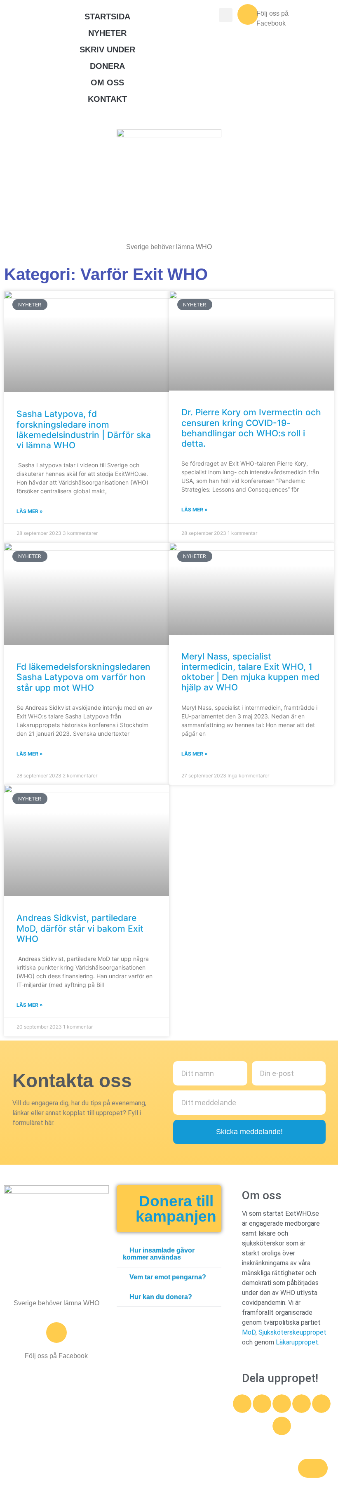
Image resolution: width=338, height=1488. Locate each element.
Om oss (107, 82)
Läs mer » (29, 511)
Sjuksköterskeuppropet (292, 1332)
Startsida (107, 16)
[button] (169, 1254)
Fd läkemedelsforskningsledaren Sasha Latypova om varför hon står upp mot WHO (83, 677)
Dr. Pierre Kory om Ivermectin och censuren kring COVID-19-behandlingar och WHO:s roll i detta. (251, 428)
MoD (249, 1332)
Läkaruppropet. (297, 1342)
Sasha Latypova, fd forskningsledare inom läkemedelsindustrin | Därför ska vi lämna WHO (83, 429)
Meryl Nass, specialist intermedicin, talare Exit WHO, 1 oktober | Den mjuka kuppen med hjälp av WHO (250, 672)
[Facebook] (247, 14)
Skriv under (107, 49)
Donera (107, 66)
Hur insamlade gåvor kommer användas (159, 1254)
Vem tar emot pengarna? (167, 1277)
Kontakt (107, 99)
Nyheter (107, 33)
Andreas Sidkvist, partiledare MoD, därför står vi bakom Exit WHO (79, 928)
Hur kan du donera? (160, 1296)
